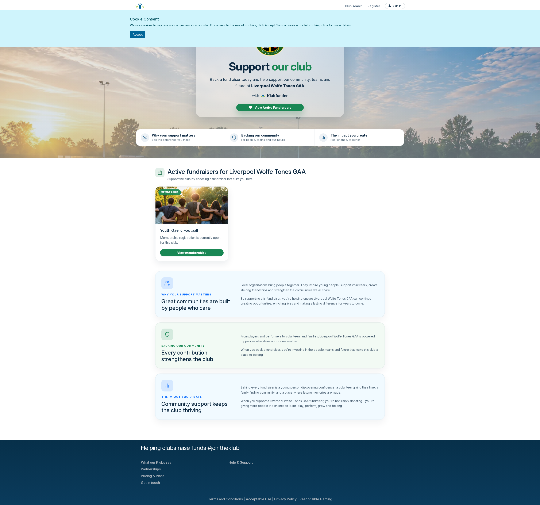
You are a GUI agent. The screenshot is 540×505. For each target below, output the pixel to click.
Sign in (397, 5)
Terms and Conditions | (226, 499)
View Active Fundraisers (273, 107)
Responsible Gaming (316, 499)
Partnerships (151, 469)
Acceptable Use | (259, 499)
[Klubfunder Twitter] (317, 450)
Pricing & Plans (152, 476)
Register (374, 6)
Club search (354, 6)
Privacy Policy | (286, 499)
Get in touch (150, 483)
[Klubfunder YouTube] (320, 450)
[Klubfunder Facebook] (319, 450)
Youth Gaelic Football (179, 230)
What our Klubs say (156, 462)
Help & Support (241, 462)
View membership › (192, 253)
